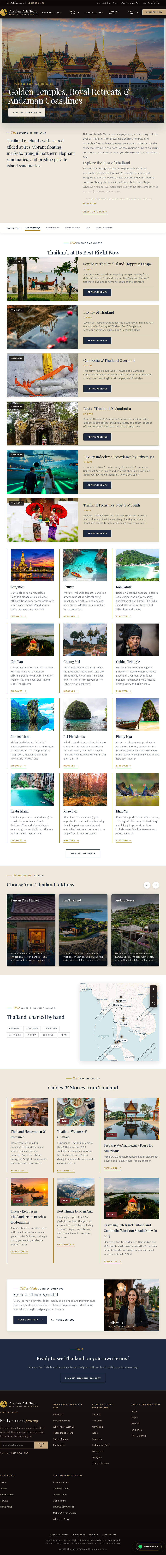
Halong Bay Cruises (63, 1506)
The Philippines (100, 1463)
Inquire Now (154, 12)
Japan (3, 1488)
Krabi (64, 1035)
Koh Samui (48, 1035)
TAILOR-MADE (114, 12)
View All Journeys (83, 853)
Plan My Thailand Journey (83, 1378)
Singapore (97, 1451)
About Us (58, 1414)
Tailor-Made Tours (63, 1432)
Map (87, 227)
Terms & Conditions (58, 1535)
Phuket (32, 1035)
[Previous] (147, 885)
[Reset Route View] (153, 1004)
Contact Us (59, 1445)
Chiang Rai (15, 1035)
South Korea (7, 1494)
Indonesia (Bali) (100, 1445)
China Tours (59, 1500)
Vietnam (96, 1414)
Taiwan (4, 1500)
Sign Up (41, 1445)
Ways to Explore (103, 227)
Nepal (134, 1417)
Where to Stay (72, 227)
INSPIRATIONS (94, 12)
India (134, 1411)
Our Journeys (32, 227)
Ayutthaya (32, 1028)
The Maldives (138, 1435)
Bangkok (14, 1028)
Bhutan (135, 1423)
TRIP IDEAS (74, 12)
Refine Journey (97, 292)
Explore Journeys (25, 112)
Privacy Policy (78, 1535)
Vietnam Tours (61, 1482)
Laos (95, 1432)
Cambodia (97, 1426)
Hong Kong (6, 1506)
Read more (90, 203)
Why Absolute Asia (130, 3)
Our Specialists (151, 3)
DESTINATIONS (52, 12)
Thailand (97, 1420)
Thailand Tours (61, 1488)
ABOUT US (133, 12)
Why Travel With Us (64, 1426)
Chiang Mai (51, 1028)
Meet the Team (61, 1420)
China (3, 1482)
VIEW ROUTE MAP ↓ (95, 212)
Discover (17, 616)
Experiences (52, 227)
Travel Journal (61, 1438)
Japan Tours (60, 1494)
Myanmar (97, 1438)
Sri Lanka (136, 1429)
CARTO (127, 1059)
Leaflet (118, 1059)
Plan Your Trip (28, 1320)
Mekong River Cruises (65, 1513)
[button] (154, 1047)
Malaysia (97, 1457)
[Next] (155, 885)
